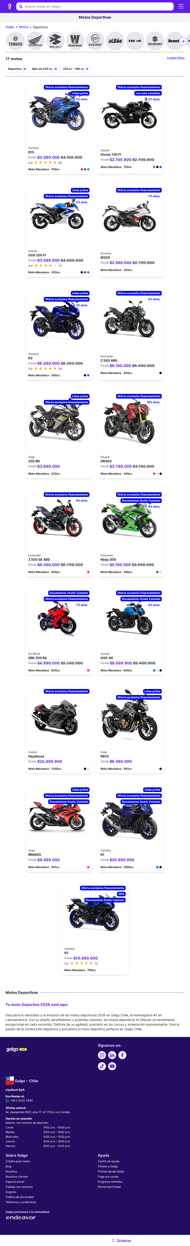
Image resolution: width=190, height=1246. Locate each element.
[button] (121, 1240)
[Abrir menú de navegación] (181, 6)
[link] (10, 6)
